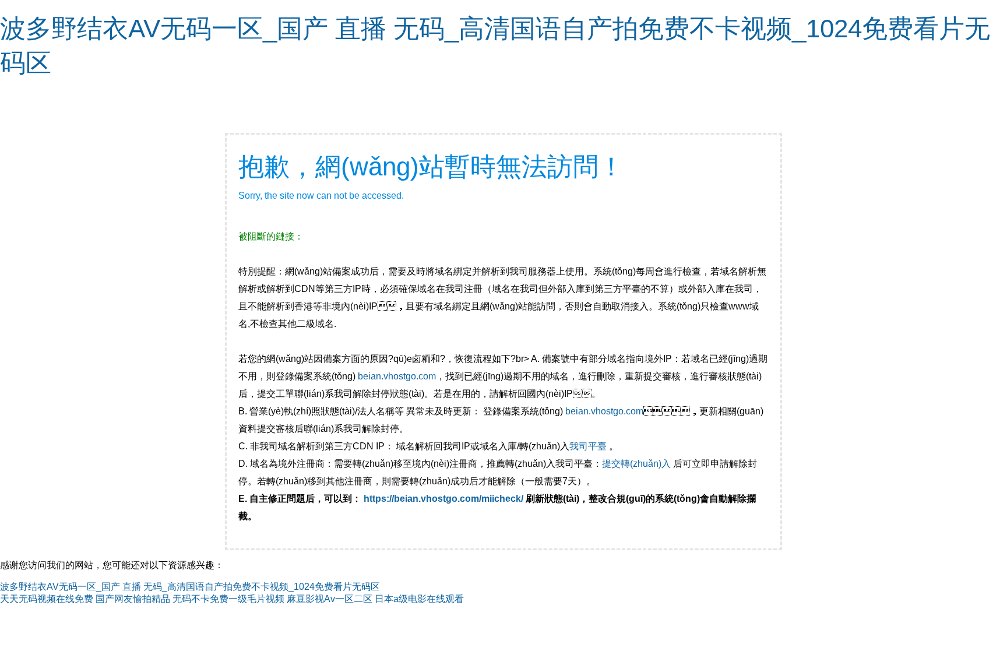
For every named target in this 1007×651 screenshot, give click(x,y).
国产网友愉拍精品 (133, 599)
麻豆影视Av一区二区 (329, 599)
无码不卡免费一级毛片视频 (228, 599)
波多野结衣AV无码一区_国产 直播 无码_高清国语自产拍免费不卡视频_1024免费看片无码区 (190, 587)
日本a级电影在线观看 (419, 599)
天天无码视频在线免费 (46, 599)
